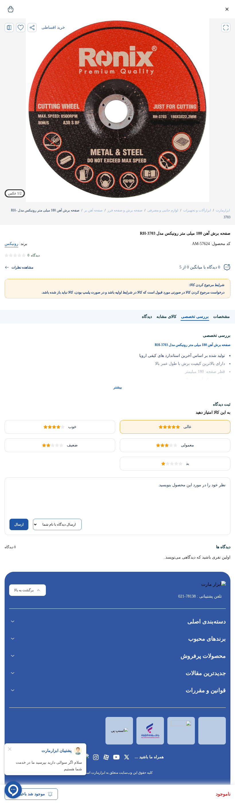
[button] (227, 9)
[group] (117, 110)
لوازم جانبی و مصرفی (162, 210)
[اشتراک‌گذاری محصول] (32, 27)
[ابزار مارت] (200, 586)
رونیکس (11, 244)
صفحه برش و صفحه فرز (124, 210)
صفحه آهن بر (93, 210)
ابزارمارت (223, 210)
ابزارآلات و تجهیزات (197, 210)
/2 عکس (14, 193)
